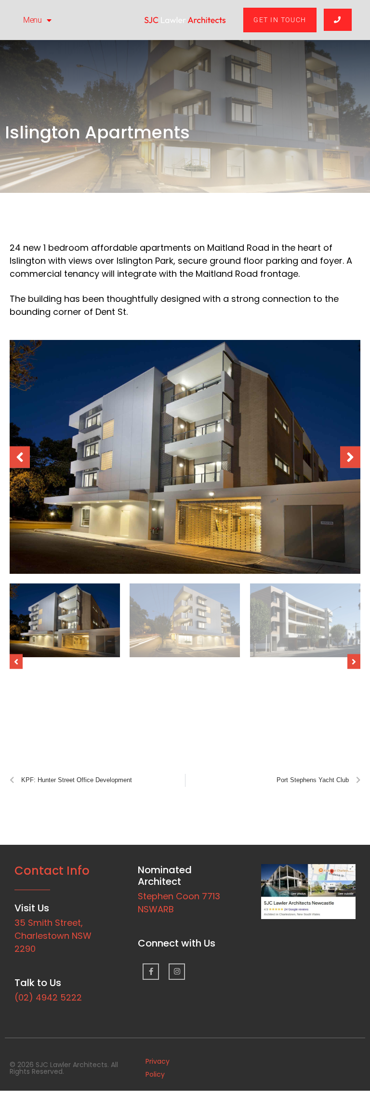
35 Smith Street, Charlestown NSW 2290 (53, 936)
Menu (32, 20)
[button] (20, 457)
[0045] (185, 457)
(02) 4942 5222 (48, 997)
